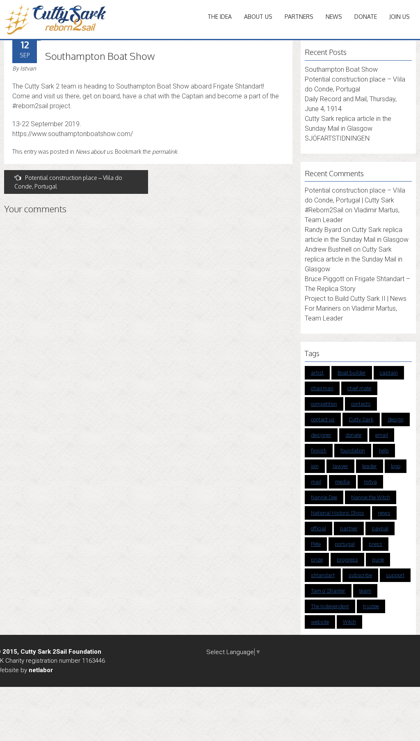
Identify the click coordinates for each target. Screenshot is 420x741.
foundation (352, 451)
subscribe (360, 575)
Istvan (28, 68)
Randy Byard (323, 230)
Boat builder (352, 373)
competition (324, 404)
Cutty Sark (361, 419)
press (375, 544)
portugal (345, 544)
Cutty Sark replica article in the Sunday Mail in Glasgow (353, 259)
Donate (365, 16)
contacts (361, 404)
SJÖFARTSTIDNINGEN (337, 138)
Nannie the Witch (370, 497)
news (384, 513)
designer (321, 435)
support (395, 575)
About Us (258, 16)
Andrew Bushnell (328, 249)
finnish (318, 451)
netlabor (41, 670)
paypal (380, 528)
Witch (349, 622)
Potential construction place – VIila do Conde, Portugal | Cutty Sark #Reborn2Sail (355, 200)
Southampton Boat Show (341, 69)
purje (378, 560)
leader (369, 466)
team (365, 591)
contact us (323, 419)
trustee (371, 606)
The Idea (220, 16)
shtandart (323, 575)
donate (353, 435)
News (334, 16)
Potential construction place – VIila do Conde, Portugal (68, 182)
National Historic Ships (337, 513)
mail (316, 482)
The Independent (330, 606)
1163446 (93, 660)
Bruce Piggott (324, 279)
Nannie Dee (324, 497)
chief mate (359, 388)
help (384, 451)
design (396, 419)
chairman (322, 388)
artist (317, 373)
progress (347, 560)
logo (395, 466)
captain (389, 373)
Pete (316, 544)
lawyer (340, 466)
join (315, 466)
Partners (299, 16)
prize (317, 560)
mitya (370, 482)
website (320, 622)
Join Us (399, 16)
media (342, 482)
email (381, 435)
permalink (164, 151)
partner (349, 528)
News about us (93, 151)
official (318, 528)
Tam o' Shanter (328, 591)
